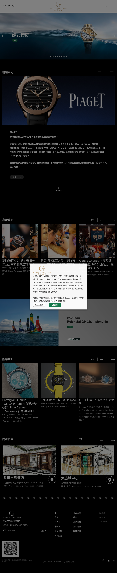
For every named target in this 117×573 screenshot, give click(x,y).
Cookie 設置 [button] (39, 305)
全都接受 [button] (55, 305)
